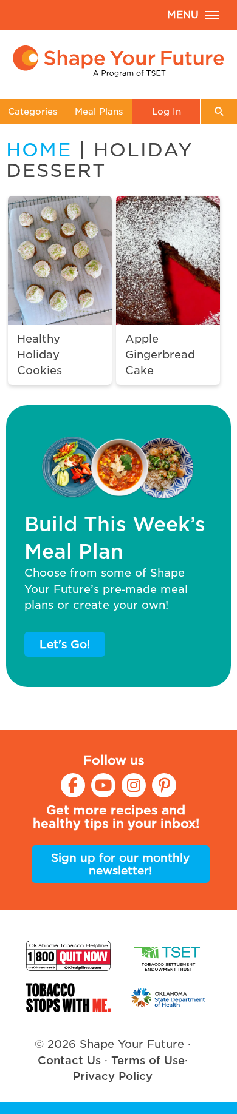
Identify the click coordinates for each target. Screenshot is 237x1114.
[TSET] (168, 955)
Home (39, 150)
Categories (33, 111)
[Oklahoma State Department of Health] (168, 998)
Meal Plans (99, 111)
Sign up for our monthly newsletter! (120, 864)
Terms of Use (148, 1060)
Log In (166, 111)
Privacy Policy (113, 1076)
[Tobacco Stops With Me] (68, 998)
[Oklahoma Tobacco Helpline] (68, 955)
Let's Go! (65, 644)
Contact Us (69, 1060)
